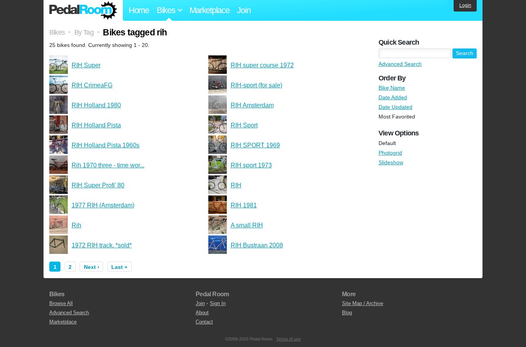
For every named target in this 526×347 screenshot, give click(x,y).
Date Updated (395, 107)
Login (465, 5)
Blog (347, 312)
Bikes (57, 32)
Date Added (393, 97)
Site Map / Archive (362, 303)
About (202, 312)
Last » (119, 267)
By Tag (84, 32)
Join (243, 10)
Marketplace (209, 10)
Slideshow (391, 162)
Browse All (61, 303)
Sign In (218, 303)
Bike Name (392, 88)
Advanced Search (400, 64)
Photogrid (390, 153)
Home (139, 10)
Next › (91, 267)
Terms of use (288, 339)
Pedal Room (83, 10)
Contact (204, 322)
